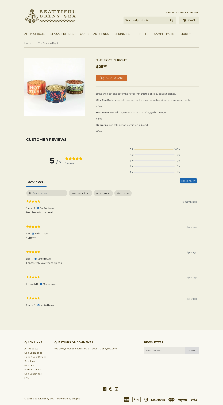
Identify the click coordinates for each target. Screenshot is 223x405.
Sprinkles (122, 34)
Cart (191, 20)
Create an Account (188, 12)
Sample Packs (164, 34)
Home (28, 43)
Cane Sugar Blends (94, 34)
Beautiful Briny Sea (43, 398)
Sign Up (192, 350)
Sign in (170, 12)
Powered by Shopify (68, 398)
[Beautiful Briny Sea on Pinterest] (111, 389)
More (184, 34)
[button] (155, 149)
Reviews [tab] (36, 182)
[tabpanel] (111, 251)
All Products (34, 34)
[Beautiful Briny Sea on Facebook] (105, 389)
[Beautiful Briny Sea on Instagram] (116, 389)
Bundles (142, 34)
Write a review (188, 180)
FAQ (26, 377)
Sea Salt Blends (62, 34)
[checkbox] (123, 193)
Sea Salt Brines (32, 373)
